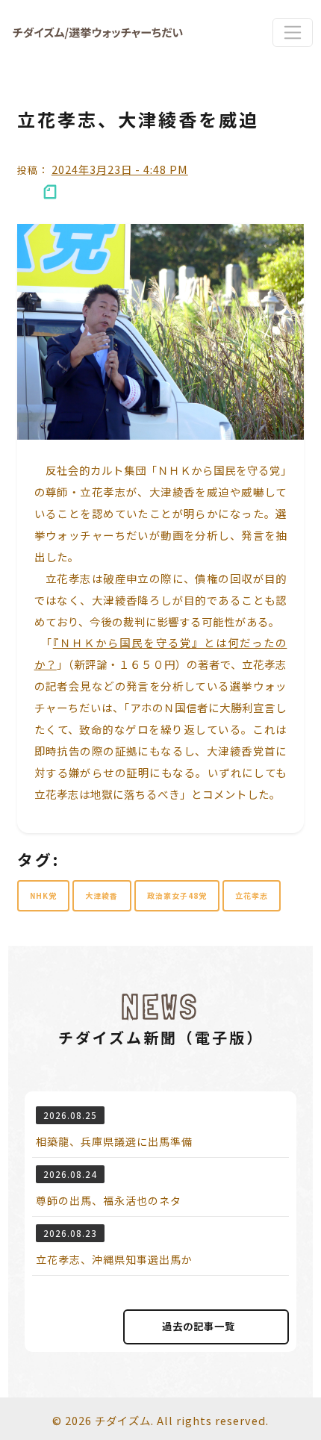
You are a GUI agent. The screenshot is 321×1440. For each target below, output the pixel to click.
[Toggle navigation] (292, 32)
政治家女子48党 (177, 895)
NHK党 (43, 895)
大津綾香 (101, 895)
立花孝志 (251, 895)
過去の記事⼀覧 (198, 1326)
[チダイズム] (97, 32)
